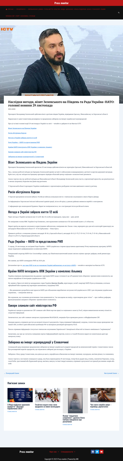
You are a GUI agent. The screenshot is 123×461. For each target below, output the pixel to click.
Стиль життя (48, 9)
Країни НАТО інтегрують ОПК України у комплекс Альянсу (30, 147)
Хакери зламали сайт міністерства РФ (22, 152)
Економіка (24, 16)
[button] (14, 9)
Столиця (32, 16)
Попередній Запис (11, 373)
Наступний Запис (111, 373)
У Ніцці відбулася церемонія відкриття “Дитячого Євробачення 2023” (18, 406)
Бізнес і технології (93, 9)
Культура (57, 9)
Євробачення (33, 9)
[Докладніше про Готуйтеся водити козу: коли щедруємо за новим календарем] (47, 395)
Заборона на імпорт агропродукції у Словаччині (26, 157)
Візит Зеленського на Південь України (22, 128)
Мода (63, 9)
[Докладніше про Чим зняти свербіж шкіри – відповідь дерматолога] (103, 395)
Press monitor (61, 3)
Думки (40, 9)
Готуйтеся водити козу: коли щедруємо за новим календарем (47, 405)
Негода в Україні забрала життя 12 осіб (22, 138)
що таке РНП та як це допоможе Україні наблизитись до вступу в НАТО (49, 265)
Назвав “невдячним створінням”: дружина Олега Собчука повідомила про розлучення (74, 418)
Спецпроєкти (21, 9)
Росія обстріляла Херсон (17, 133)
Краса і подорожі (80, 9)
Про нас (11, 9)
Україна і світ (10, 16)
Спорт (17, 16)
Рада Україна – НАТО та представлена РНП (24, 142)
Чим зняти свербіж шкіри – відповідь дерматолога (100, 405)
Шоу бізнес (69, 9)
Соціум (103, 9)
